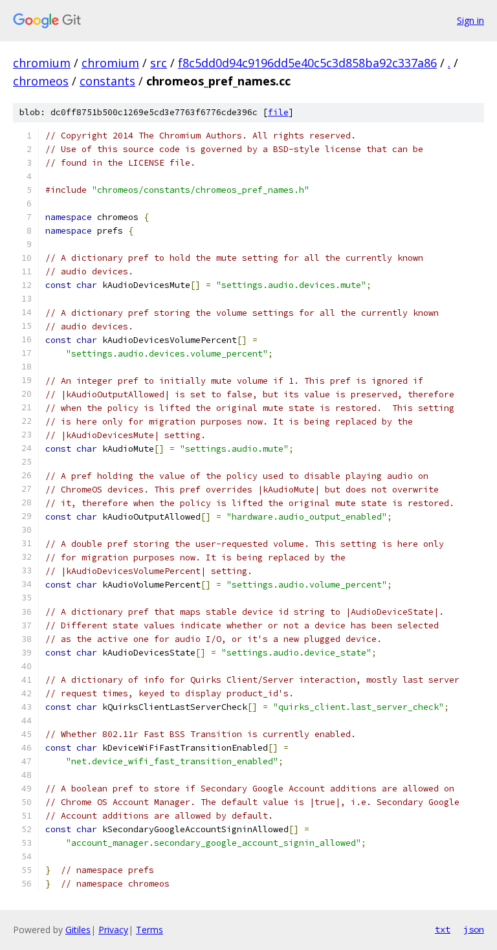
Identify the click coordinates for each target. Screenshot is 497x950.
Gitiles (78, 929)
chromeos (41, 81)
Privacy (113, 929)
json (473, 929)
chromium (42, 63)
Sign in (470, 20)
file (278, 112)
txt (442, 929)
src (158, 63)
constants (107, 81)
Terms (149, 929)
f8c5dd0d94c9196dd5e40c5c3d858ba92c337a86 (307, 63)
